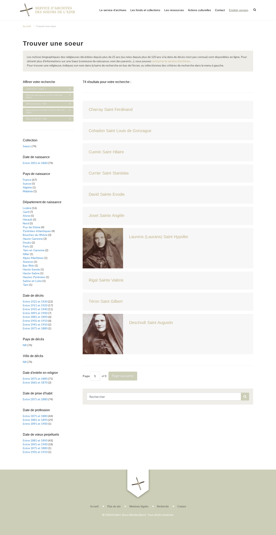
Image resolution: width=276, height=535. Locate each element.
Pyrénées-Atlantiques (37, 231)
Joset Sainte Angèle (106, 215)
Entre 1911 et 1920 (35, 305)
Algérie (28, 187)
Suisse (27, 183)
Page (86, 376)
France (27, 179)
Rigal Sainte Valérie (106, 280)
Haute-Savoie (32, 269)
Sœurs (27, 146)
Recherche (163, 506)
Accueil (27, 26)
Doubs (27, 242)
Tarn (26, 284)
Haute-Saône (31, 273)
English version (238, 10)
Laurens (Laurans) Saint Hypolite (158, 236)
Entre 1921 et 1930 (35, 301)
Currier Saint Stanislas (109, 173)
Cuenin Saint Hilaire (106, 152)
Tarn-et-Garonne (34, 250)
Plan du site (114, 506)
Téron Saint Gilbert (106, 301)
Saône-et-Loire (32, 281)
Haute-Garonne (33, 238)
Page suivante (123, 376)
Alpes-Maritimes (33, 258)
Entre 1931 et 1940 (35, 309)
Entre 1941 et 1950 (35, 324)
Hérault (28, 219)
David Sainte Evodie (107, 194)
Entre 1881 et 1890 (35, 316)
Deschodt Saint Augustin (151, 322)
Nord (26, 223)
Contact (220, 10)
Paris (26, 246)
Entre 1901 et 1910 (35, 320)
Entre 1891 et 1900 (35, 313)
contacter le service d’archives (171, 61)
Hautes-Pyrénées (34, 277)
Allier (26, 254)
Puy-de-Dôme (32, 227)
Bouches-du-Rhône (35, 234)
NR (25, 345)
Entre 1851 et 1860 (35, 163)
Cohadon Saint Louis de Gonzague (120, 130)
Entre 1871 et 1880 (35, 328)
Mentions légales (138, 506)
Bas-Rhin (29, 265)
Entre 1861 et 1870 (35, 382)
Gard (26, 211)
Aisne (27, 215)
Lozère (27, 208)
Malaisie (28, 191)
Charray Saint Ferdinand (111, 109)
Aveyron (28, 261)
